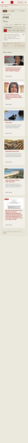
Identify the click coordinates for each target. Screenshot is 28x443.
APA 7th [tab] (5, 31)
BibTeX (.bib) (10, 43)
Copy (23, 34)
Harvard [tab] (9, 30)
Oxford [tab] (14, 30)
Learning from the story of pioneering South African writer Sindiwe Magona (13, 69)
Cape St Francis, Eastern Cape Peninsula (12, 180)
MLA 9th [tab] (17, 31)
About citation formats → (19, 45)
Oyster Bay (8, 122)
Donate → (5, 232)
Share (24, 24)
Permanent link (17, 24)
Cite (9, 24)
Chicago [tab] (22, 30)
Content (6, 6)
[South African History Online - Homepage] (2, 2)
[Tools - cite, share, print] (15, 2)
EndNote (5, 45)
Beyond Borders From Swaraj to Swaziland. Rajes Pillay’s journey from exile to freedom (13, 97)
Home (2, 6)
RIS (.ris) (17, 43)
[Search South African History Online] (12, 2)
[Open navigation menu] (25, 2)
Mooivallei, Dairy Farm (12, 151)
